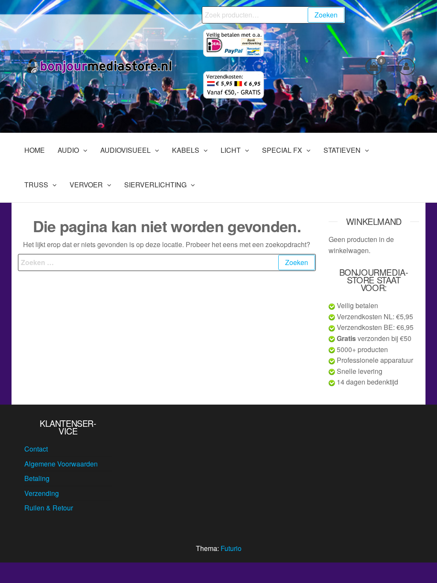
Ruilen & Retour (48, 508)
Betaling (37, 478)
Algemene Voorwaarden (61, 464)
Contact (36, 449)
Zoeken (326, 15)
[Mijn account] (406, 66)
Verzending (41, 493)
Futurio (231, 548)
